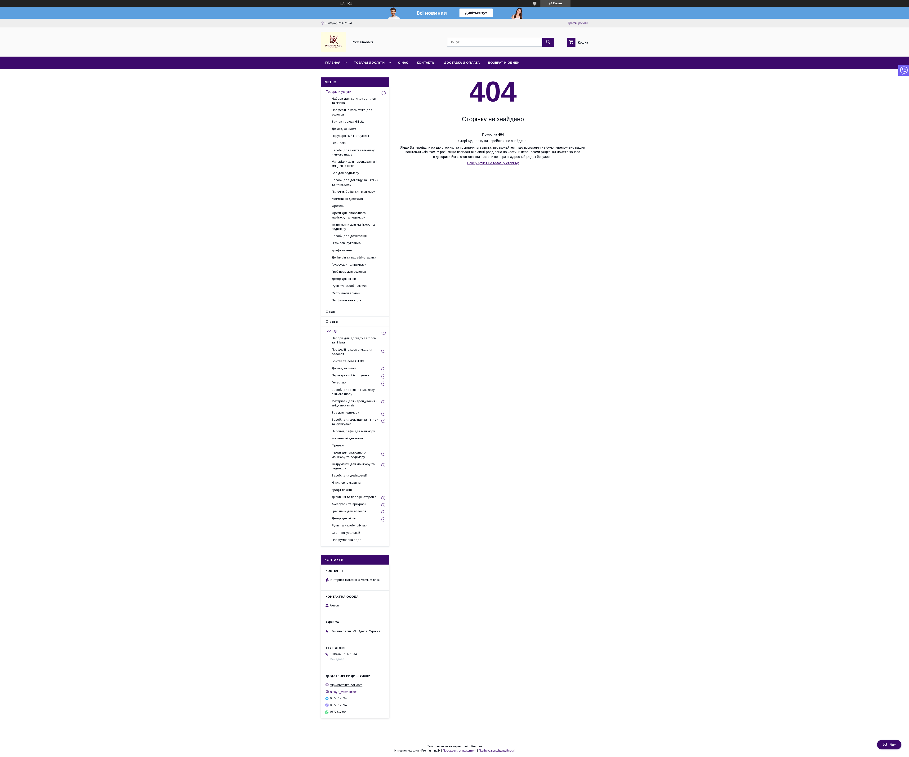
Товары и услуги (369, 62)
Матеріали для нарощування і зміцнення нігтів (354, 164)
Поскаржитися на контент (460, 750)
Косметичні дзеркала (347, 198)
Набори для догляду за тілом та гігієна (354, 101)
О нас (403, 62)
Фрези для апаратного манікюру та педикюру (349, 215)
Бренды (332, 331)
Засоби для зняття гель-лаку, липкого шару (353, 152)
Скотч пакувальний (346, 293)
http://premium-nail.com (346, 685)
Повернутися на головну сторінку (493, 163)
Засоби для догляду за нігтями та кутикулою (355, 182)
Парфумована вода (346, 300)
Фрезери (338, 206)
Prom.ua (476, 746)
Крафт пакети (342, 250)
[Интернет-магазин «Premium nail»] (333, 50)
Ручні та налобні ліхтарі (349, 286)
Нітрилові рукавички (346, 243)
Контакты (426, 62)
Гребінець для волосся (349, 271)
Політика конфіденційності (497, 750)
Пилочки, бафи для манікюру (353, 191)
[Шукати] (548, 42)
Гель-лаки (339, 143)
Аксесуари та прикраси (349, 264)
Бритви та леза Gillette (348, 121)
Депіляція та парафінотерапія (354, 257)
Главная (332, 62)
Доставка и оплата (462, 62)
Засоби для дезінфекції (349, 236)
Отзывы (332, 321)
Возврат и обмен (504, 62)
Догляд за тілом (344, 128)
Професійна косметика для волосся (352, 112)
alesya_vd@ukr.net (343, 691)
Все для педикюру (345, 173)
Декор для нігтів (344, 279)
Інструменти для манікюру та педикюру (353, 227)
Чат (893, 745)
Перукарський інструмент (350, 136)
